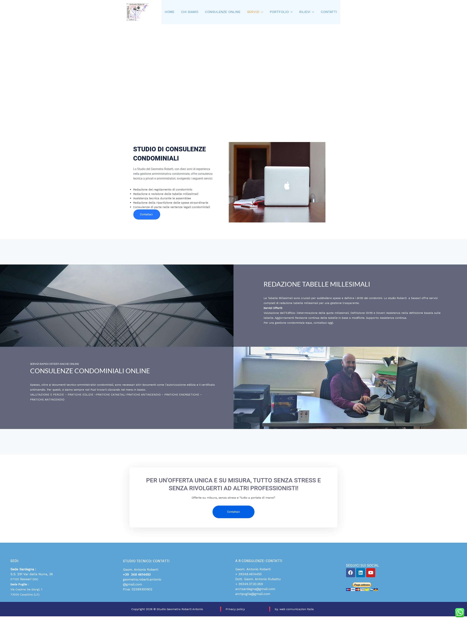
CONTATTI (329, 12)
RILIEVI (304, 12)
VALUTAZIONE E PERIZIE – (49, 394)
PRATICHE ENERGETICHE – (183, 394)
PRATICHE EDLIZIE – (82, 394)
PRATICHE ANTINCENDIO (47, 399)
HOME (169, 12)
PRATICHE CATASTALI (111, 394)
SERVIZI (253, 12)
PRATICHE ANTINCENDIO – (145, 394)
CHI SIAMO (189, 12)
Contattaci (146, 214)
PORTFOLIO (279, 12)
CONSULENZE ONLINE (222, 12)
